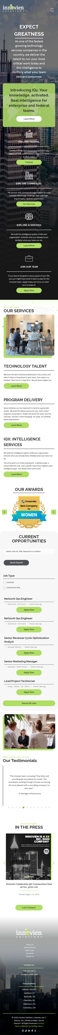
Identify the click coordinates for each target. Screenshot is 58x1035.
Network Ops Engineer (18, 598)
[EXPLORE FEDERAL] (29, 134)
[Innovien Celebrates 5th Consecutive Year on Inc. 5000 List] (29, 856)
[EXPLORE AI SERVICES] (29, 217)
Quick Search (16, 562)
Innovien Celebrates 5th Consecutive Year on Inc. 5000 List (29, 885)
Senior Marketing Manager (20, 661)
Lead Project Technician (19, 681)
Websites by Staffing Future (32, 1026)
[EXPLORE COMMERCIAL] (29, 175)
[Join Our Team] (29, 259)
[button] (51, 10)
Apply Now (29, 610)
